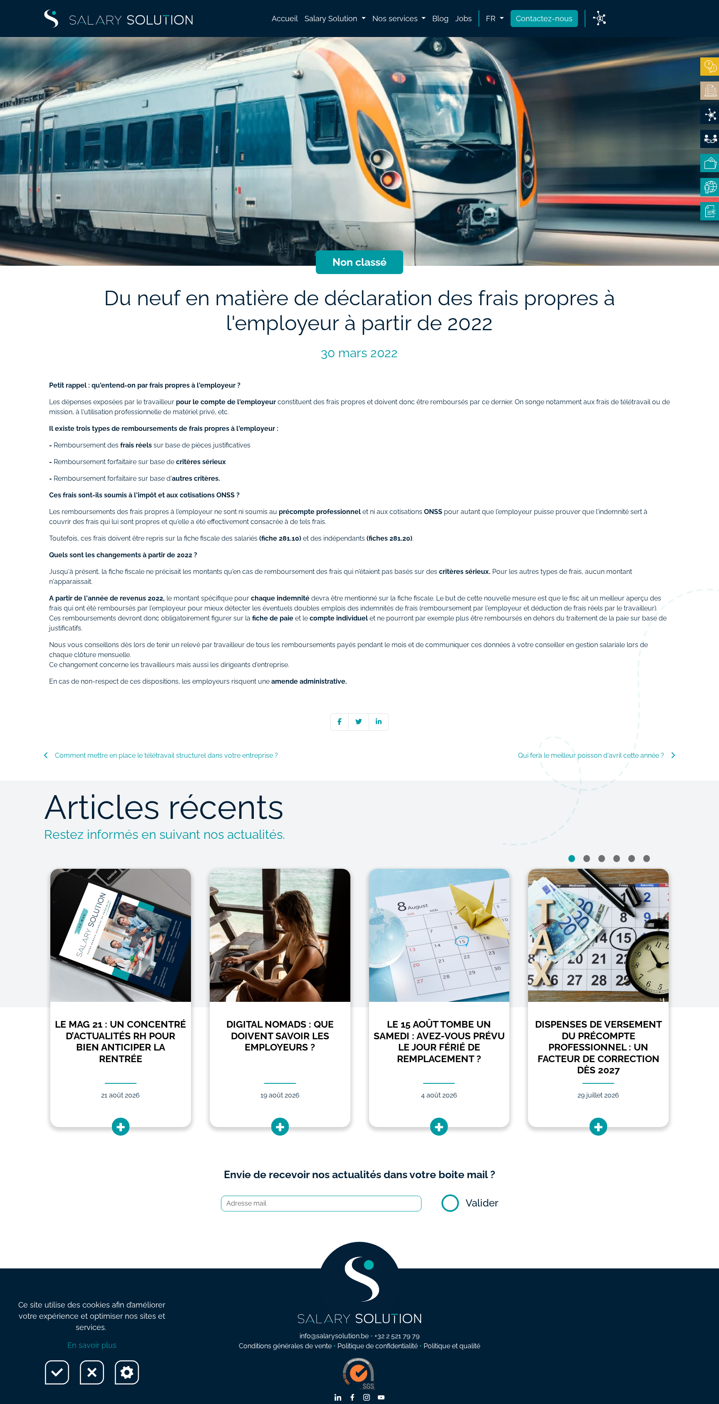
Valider (482, 1203)
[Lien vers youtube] (381, 1398)
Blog (440, 18)
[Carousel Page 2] (586, 858)
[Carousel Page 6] (646, 858)
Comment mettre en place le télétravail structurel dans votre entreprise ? (166, 755)
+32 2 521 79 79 (396, 1336)
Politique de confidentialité (377, 1346)
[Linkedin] (379, 722)
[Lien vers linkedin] (338, 1398)
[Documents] (709, 91)
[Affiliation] (709, 139)
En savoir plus (92, 1345)
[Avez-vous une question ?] (709, 66)
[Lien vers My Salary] (599, 19)
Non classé (359, 262)
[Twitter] (358, 722)
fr (492, 18)
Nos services (396, 18)
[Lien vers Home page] (118, 18)
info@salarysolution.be (334, 1336)
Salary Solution (332, 18)
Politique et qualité (452, 1346)
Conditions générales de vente (285, 1346)
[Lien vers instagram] (366, 1398)
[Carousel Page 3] (601, 858)
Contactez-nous (544, 18)
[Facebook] (339, 722)
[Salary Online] (709, 187)
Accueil (285, 18)
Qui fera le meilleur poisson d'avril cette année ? (591, 755)
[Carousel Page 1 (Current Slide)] (571, 858)
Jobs (463, 18)
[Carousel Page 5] (631, 858)
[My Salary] (709, 163)
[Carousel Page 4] (616, 858)
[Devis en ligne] (709, 115)
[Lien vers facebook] (352, 1398)
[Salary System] (709, 211)
